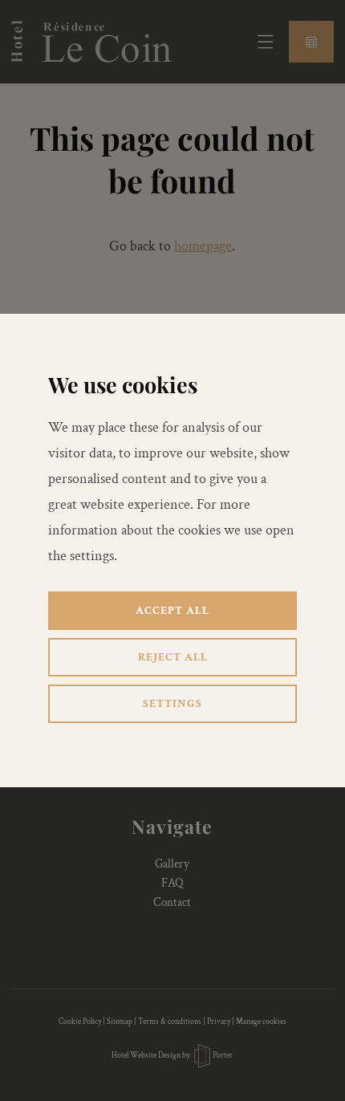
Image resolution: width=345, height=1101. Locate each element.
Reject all (173, 657)
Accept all (172, 610)
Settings (172, 704)
